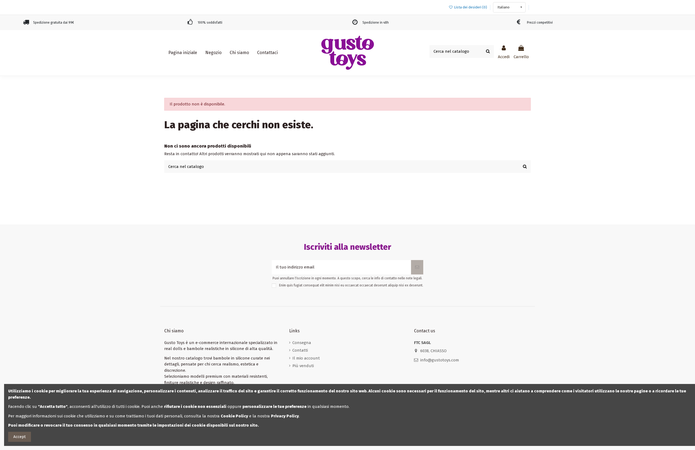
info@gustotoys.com (439, 360)
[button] (213, 53)
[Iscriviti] (417, 267)
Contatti (300, 350)
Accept (19, 436)
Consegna (301, 342)
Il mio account (306, 358)
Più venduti (303, 365)
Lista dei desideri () (470, 7)
